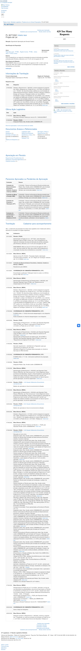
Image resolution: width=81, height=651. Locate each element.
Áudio (56, 79)
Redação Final (25, 138)
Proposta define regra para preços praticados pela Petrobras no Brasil (64, 56)
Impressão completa (42, 626)
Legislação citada (26, 131)
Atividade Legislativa (16, 22)
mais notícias (71, 67)
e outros (15, 53)
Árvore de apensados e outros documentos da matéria (19, 125)
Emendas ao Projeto (11, 135)
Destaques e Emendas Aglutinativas (15, 159)
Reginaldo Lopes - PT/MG (12, 52)
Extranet (3, 649)
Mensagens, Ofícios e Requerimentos (43, 132)
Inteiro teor (22, 35)
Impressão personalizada (43, 628)
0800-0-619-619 (14, 637)
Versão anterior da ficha (44, 31)
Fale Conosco (4, 8)
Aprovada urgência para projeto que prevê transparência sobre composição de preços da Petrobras (64, 62)
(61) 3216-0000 (19, 638)
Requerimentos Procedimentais (13, 158)
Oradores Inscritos (10, 161)
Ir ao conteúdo (3, 1)
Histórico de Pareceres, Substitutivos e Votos (27, 134)
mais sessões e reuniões (68, 103)
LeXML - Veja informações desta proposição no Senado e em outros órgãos (63, 111)
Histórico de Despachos (12, 139)
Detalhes (57, 81)
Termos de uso (5, 646)
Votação (27, 567)
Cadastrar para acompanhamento (29, 31)
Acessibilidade (4, 6)
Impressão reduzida (42, 625)
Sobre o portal (4, 644)
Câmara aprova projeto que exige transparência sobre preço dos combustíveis (63, 50)
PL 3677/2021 (9, 24)
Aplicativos (3, 648)
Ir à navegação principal (6, 2)
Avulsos (8, 131)
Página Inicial (6, 22)
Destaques (8, 133)
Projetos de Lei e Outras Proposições (31, 22)
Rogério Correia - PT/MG (26, 52)
